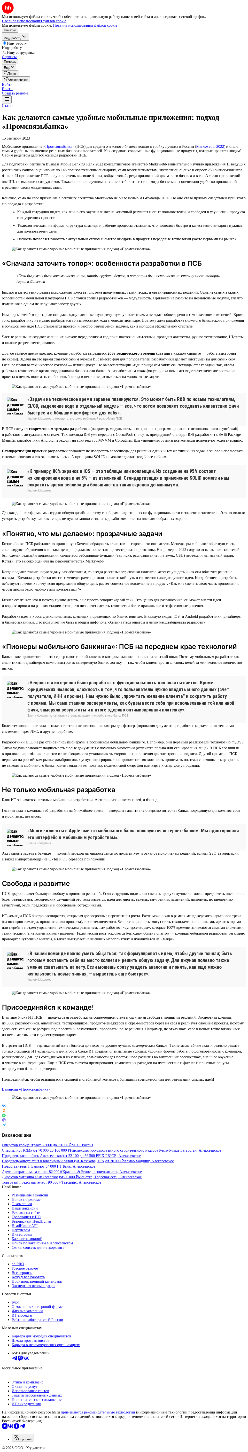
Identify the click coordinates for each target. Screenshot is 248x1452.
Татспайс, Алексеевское (81, 1182)
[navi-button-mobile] (7, 99)
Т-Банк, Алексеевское (77, 1166)
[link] (10, 73)
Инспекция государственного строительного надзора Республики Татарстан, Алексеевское (145, 1150)
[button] (7, 84)
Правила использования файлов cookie (85, 25)
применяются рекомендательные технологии (98, 1412)
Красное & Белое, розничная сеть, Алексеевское (102, 1172)
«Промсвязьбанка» (58, 146)
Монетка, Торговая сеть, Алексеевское (110, 1177)
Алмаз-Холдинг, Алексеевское (149, 1161)
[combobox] (22, 1438)
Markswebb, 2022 (210, 146)
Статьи (8, 105)
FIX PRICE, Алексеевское (119, 1156)
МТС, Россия (82, 1145)
